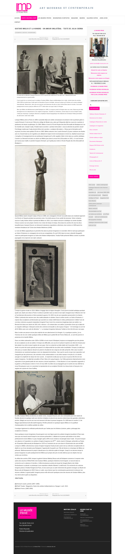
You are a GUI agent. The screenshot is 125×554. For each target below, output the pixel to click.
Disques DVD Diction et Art (97, 145)
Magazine (74, 18)
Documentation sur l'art (95, 211)
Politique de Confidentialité (68, 518)
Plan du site (93, 169)
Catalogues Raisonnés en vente (98, 121)
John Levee (104, 18)
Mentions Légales (69, 512)
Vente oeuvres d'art (29, 18)
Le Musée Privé (36, 546)
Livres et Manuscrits (95, 161)
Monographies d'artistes (95, 219)
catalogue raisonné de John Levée (98, 222)
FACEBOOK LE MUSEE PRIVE (99, 86)
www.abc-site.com (51, 546)
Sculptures (92, 149)
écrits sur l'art (92, 225)
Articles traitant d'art (95, 133)
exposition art (92, 192)
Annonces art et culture (96, 118)
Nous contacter (94, 129)
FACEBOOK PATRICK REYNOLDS (99, 89)
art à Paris (106, 214)
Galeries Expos (92, 18)
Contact (17, 22)
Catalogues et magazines (96, 125)
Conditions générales (70, 514)
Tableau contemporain (86, 517)
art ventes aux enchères (95, 214)
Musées (82, 18)
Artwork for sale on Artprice (99, 70)
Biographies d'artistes (61, 18)
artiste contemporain (102, 184)
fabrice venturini (93, 208)
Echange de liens (94, 166)
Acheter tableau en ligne (96, 137)
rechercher (94, 108)
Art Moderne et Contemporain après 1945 (86, 521)
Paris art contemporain (84, 525)
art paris (91, 217)
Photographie (93, 157)
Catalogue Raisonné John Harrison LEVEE (98, 188)
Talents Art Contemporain (96, 153)
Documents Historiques (96, 141)
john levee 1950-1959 (103, 192)
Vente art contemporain (84, 514)
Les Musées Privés (44, 18)
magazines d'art (104, 198)
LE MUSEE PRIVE (99, 30)
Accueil (17, 18)
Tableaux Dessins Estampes (97, 114)
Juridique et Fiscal (93, 198)
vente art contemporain (101, 217)
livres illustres (92, 200)
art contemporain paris (95, 195)
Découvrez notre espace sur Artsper (99, 78)
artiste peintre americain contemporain (95, 204)
